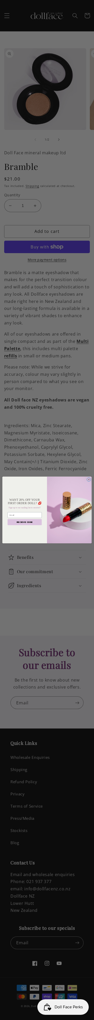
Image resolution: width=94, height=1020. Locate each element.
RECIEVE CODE (24, 522)
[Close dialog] (89, 479)
